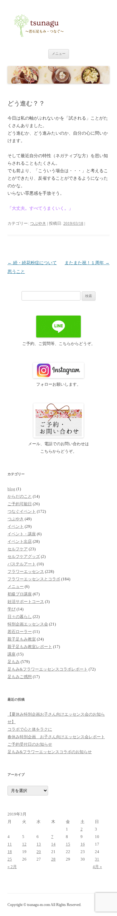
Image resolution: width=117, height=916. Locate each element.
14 (53, 844)
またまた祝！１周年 (87, 262)
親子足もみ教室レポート (29, 646)
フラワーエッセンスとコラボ (33, 579)
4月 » (97, 866)
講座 (11, 654)
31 (97, 859)
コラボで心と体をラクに (29, 729)
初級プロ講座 (19, 594)
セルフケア (17, 549)
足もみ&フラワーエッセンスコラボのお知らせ (49, 751)
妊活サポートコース (25, 601)
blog (11, 488)
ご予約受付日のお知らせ (29, 744)
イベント (15, 526)
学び (11, 609)
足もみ (13, 661)
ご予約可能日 (19, 504)
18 (9, 851)
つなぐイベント (21, 511)
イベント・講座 (21, 534)
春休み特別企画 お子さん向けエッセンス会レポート (56, 736)
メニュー (59, 53)
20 (39, 851)
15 (68, 844)
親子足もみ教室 (21, 639)
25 (9, 859)
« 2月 (12, 866)
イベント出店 (19, 541)
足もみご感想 (19, 676)
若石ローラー (19, 631)
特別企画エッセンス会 (27, 624)
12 (24, 844)
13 (39, 844)
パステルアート (21, 564)
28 (53, 859)
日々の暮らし (19, 616)
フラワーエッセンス (25, 571)
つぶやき (38, 223)
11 (9, 844)
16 (82, 844)
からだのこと (19, 496)
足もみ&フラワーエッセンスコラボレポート (47, 669)
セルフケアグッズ (23, 556)
